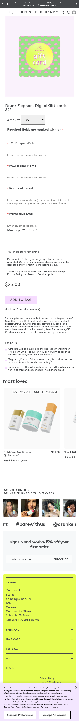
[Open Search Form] (11, 12)
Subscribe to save (17, 615)
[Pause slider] (8, 3)
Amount (13, 120)
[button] (39, 4)
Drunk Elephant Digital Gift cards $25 (36, 107)
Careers (11, 607)
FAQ (8, 603)
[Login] (69, 11)
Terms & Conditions (50, 682)
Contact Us (13, 590)
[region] (39, 702)
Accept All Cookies (54, 715)
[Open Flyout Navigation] (6, 12)
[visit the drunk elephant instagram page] (39, 508)
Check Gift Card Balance (22, 619)
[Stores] (64, 11)
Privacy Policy (14, 274)
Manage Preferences (20, 715)
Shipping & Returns (18, 598)
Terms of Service (37, 274)
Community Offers (18, 611)
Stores (10, 594)
